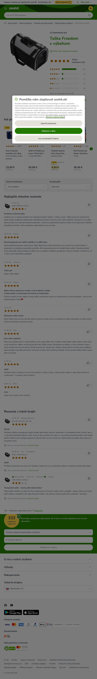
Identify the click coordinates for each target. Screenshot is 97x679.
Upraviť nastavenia (48, 123)
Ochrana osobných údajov (55, 117)
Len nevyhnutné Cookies (48, 138)
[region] (48, 120)
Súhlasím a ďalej (48, 131)
